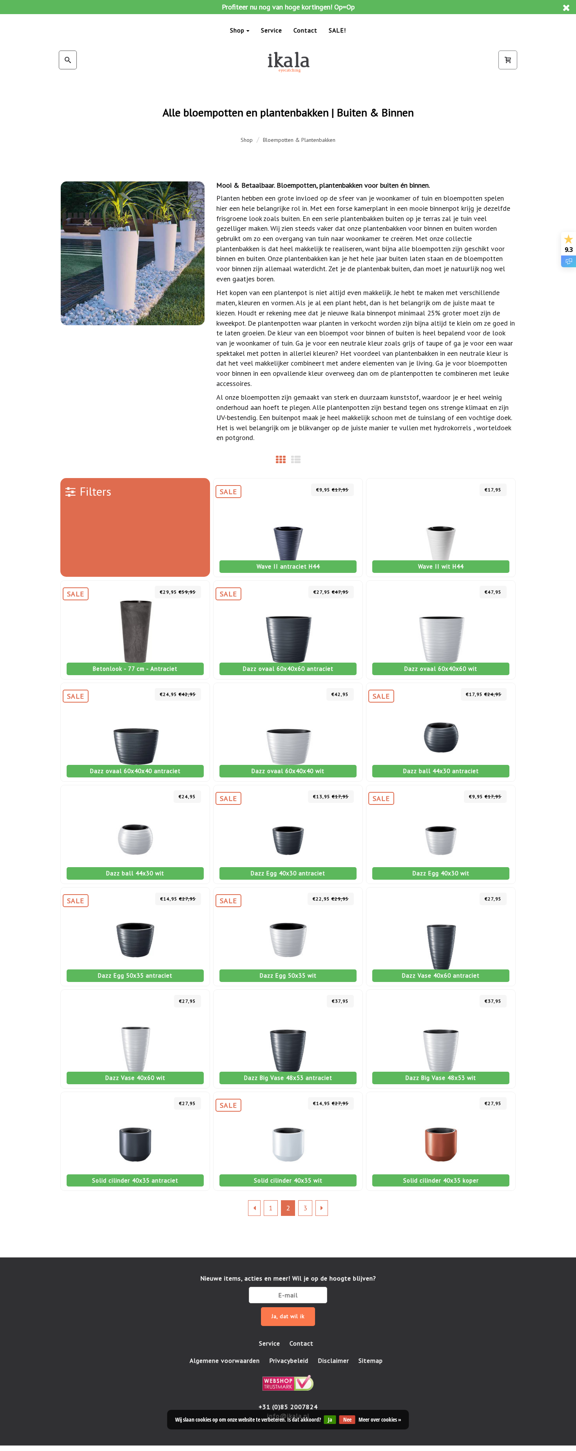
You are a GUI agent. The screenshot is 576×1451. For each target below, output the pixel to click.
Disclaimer (333, 1360)
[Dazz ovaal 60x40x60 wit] (441, 629)
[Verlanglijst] (283, 490)
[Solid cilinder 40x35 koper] (441, 1141)
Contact (305, 30)
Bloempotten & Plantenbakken (299, 139)
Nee (347, 1419)
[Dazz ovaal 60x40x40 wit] (288, 732)
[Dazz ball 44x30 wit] (135, 834)
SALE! (337, 30)
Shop (237, 30)
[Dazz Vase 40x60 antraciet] (441, 936)
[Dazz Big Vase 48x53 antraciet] (288, 1039)
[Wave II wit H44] (441, 527)
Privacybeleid (288, 1360)
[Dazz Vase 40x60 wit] (135, 1039)
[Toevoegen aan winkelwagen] (301, 490)
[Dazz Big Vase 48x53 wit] (441, 1039)
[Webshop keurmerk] (288, 1382)
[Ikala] (288, 62)
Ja (330, 1419)
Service (271, 30)
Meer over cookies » (380, 1419)
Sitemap (371, 1360)
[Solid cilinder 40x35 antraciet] (135, 1141)
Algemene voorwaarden (225, 1360)
